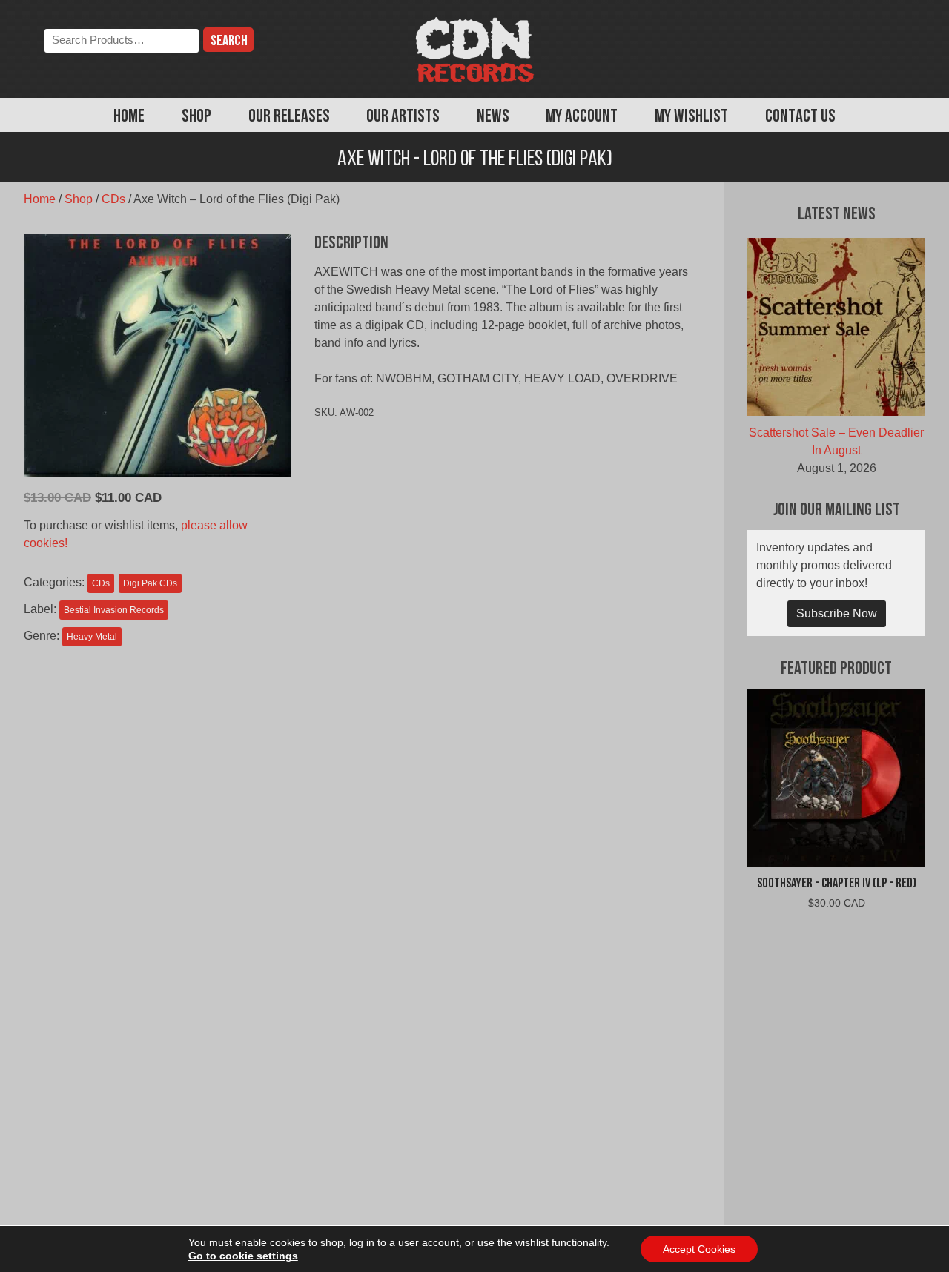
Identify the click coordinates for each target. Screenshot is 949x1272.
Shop (196, 117)
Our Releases (289, 117)
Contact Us (800, 117)
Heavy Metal (92, 637)
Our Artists (403, 117)
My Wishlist (691, 117)
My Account (582, 117)
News (493, 117)
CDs (113, 199)
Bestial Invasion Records (114, 610)
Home (129, 117)
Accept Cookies (699, 1249)
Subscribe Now (836, 613)
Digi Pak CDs (150, 583)
